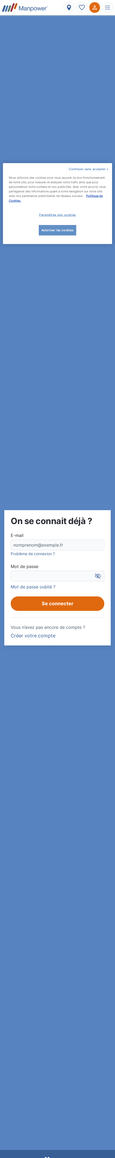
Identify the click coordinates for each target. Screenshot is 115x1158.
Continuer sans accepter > (89, 169)
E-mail (17, 535)
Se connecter (57, 603)
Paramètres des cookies (57, 214)
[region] (57, 203)
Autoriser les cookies (57, 230)
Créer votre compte (33, 635)
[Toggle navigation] (107, 7)
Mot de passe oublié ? (33, 586)
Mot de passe (24, 566)
